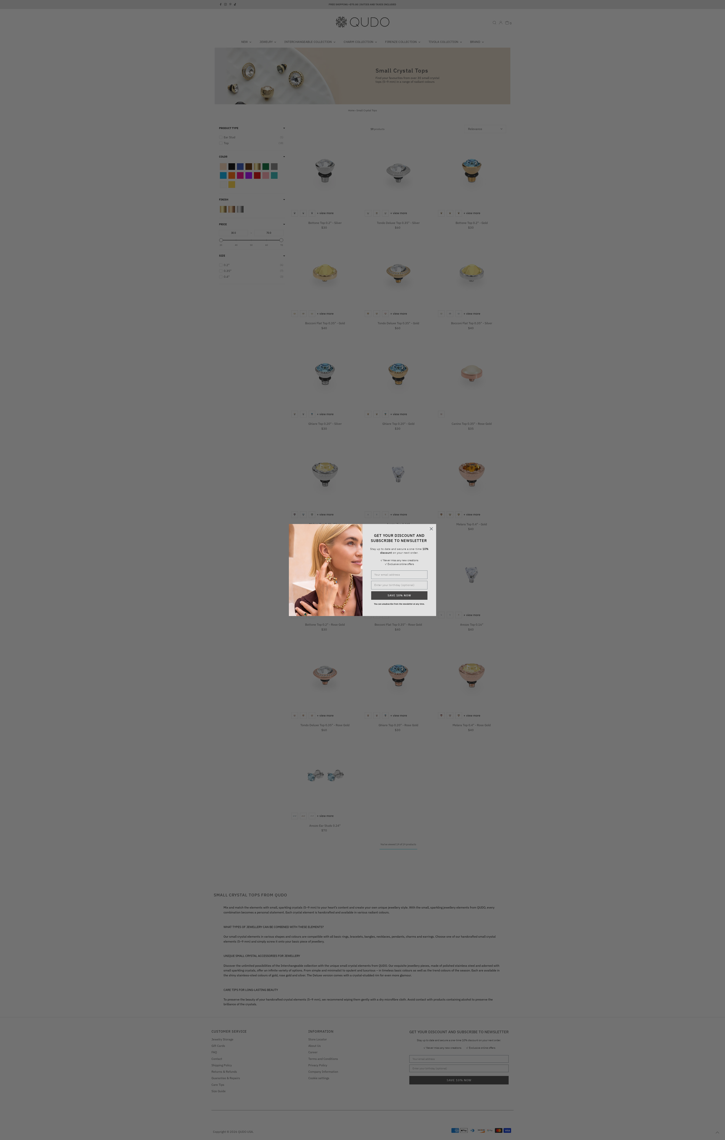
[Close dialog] (431, 528)
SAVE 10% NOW (399, 595)
